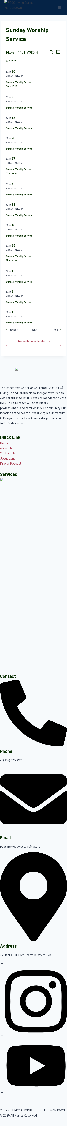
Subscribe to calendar (31, 341)
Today (34, 329)
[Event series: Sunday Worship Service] (25, 75)
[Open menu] (59, 7)
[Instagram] (36, 1035)
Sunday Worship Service (19, 82)
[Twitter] (36, 1092)
